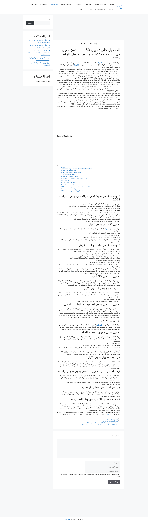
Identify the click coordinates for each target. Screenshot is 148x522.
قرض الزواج (78, 4)
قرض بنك (67, 519)
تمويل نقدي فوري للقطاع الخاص (71, 182)
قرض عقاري (43, 4)
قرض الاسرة (88, 4)
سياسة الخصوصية (100, 9)
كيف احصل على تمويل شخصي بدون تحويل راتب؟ (76, 186)
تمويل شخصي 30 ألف (69, 174)
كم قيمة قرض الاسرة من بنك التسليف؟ (73, 191)
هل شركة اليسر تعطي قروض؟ (71, 189)
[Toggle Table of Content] (58, 166)
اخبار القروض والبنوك (100, 4)
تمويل (106, 229)
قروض (109, 419)
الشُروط (76, 65)
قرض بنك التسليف (66, 4)
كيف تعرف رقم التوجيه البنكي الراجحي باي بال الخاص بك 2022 (102, 422)
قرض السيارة (33, 4)
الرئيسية (112, 4)
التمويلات (99, 63)
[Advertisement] (88, 27)
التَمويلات (99, 325)
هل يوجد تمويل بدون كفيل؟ (70, 184)
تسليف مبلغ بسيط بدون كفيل (70, 176)
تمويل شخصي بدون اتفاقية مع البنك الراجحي (75, 178)
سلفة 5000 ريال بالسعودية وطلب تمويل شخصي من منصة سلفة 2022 (100, 424)
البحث (48, 20)
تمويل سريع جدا (66, 180)
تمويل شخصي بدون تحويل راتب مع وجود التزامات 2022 (77, 168)
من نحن (82, 9)
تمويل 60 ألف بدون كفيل (69, 170)
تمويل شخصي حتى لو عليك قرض (72, 172)
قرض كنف (111, 9)
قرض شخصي (54, 4)
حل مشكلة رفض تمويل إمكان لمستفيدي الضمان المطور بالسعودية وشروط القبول (39, 53)
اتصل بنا (90, 9)
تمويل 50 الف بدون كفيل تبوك (110, 421)
